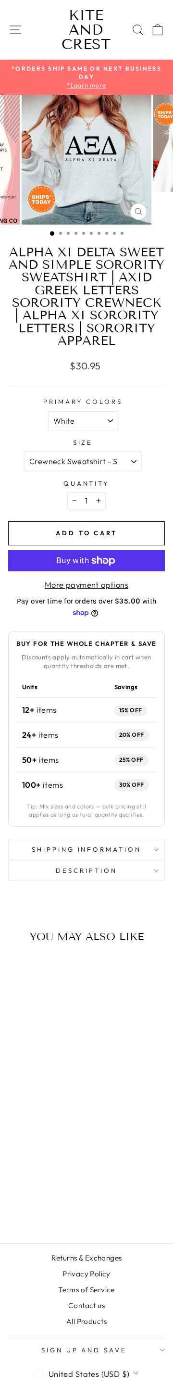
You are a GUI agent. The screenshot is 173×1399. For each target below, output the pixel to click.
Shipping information (87, 849)
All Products (86, 1321)
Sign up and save (84, 1350)
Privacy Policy (86, 1273)
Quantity (86, 483)
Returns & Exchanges (86, 1257)
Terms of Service (86, 1289)
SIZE (83, 442)
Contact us (86, 1305)
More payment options (86, 585)
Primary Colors (83, 401)
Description (86, 870)
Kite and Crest (86, 30)
